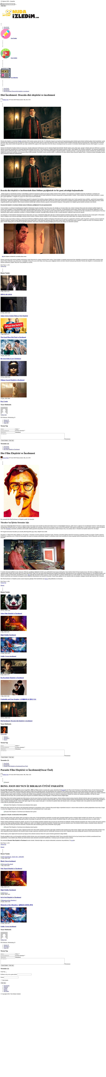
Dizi (3, 256)
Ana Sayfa (6, 27)
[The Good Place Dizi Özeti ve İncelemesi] (14, 333)
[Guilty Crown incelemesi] (14, 652)
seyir (72, 840)
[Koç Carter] (14, 397)
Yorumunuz (67, 439)
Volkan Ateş (6, 99)
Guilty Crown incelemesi (8, 656)
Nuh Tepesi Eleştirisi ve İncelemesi (11, 868)
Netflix (19, 141)
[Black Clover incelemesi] (12, 856)
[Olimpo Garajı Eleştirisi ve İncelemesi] (14, 375)
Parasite (63, 790)
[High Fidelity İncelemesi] (14, 630)
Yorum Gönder (4, 440)
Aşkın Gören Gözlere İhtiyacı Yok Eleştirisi (14, 316)
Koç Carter (4, 401)
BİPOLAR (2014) (6, 294)
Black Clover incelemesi (8, 861)
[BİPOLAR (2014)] (14, 290)
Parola (2, 977)
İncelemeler (6, 28)
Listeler (5, 988)
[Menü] (1, 23)
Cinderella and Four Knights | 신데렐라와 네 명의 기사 (18, 699)
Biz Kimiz (6, 991)
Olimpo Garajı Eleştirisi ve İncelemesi (12, 380)
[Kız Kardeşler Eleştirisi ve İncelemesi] (14, 673)
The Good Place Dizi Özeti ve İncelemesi (13, 337)
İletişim (5, 990)
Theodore (8, 528)
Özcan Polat (6, 457)
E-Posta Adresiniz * (20, 430)
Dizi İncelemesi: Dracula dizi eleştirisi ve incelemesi (16, 721)
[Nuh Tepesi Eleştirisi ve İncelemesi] (7, 864)
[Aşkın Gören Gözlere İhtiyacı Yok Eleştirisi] (14, 311)
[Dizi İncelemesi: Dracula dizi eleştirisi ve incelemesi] (14, 716)
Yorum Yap (3, 266)
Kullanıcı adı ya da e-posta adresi (9, 974)
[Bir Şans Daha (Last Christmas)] (14, 354)
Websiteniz (18, 432)
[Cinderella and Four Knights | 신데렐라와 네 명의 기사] (14, 694)
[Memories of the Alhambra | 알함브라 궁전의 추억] (8, 900)
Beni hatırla (5, 980)
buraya (46, 578)
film (29, 574)
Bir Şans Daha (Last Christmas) (11, 358)
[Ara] (16, 4)
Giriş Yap (3, 5)
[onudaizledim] (20, 21)
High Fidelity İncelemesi (8, 635)
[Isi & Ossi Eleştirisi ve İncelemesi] (4, 893)
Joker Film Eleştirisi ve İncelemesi (11, 613)
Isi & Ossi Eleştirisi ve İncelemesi (11, 897)
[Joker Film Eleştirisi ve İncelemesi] (14, 609)
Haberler (6, 987)
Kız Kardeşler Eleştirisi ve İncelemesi (12, 678)
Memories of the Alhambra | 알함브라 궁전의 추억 (17, 905)
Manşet (2, 585)
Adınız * (17, 429)
